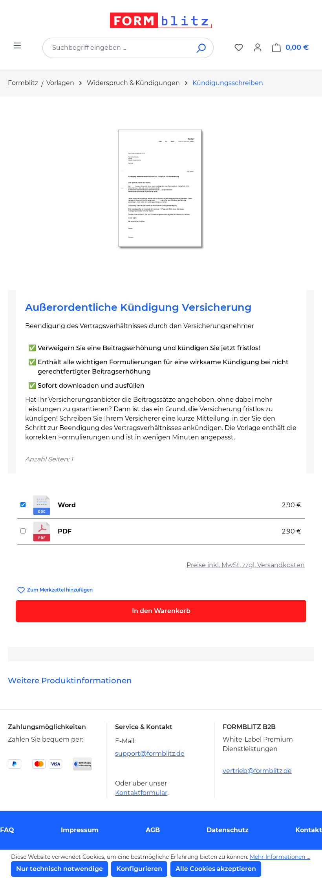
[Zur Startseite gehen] (161, 20)
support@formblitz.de (150, 753)
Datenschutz (228, 830)
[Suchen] (202, 48)
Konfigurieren (139, 869)
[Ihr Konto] (257, 47)
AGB (153, 830)
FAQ (7, 830)
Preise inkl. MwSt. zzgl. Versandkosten (246, 565)
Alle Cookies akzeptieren (216, 869)
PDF (64, 531)
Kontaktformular (141, 793)
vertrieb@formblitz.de (257, 771)
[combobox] (116, 48)
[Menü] (17, 45)
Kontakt (308, 830)
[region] (161, 190)
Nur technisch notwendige (59, 869)
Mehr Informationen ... (280, 856)
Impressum (80, 830)
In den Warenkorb (161, 611)
